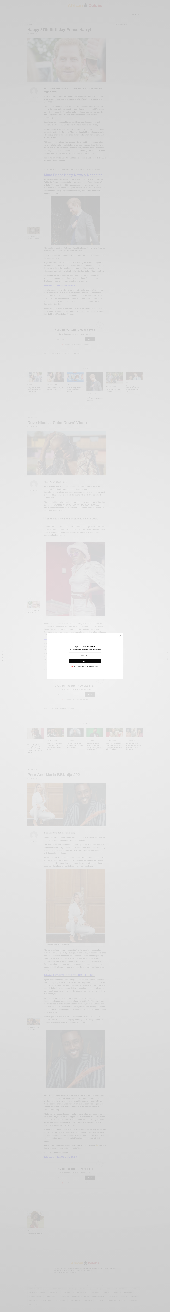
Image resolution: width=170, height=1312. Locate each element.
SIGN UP (85, 661)
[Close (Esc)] (120, 636)
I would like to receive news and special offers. (86, 666)
